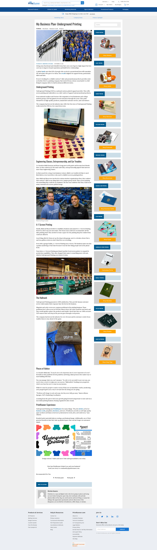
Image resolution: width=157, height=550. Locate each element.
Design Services (32, 520)
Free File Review (32, 525)
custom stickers (57, 5)
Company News (78, 17)
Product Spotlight (98, 17)
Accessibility (76, 534)
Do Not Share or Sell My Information (82, 529)
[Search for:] (106, 25)
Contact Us (53, 516)
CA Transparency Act (78, 523)
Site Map (75, 539)
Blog (51, 529)
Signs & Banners (88, 9)
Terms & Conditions (78, 520)
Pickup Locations (54, 518)
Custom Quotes (32, 523)
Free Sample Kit (32, 527)
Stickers (61, 28)
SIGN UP (122, 529)
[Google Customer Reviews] (78, 544)
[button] (82, 2)
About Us (75, 516)
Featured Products (33, 9)
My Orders (109, 4)
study (43, 71)
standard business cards (68, 5)
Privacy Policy (76, 527)
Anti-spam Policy (77, 532)
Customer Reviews (78, 518)
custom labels (51, 5)
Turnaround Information (57, 520)
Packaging (125, 9)
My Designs (118, 4)
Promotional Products (107, 9)
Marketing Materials (70, 9)
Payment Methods (78, 536)
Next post (70, 478)
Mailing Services (32, 518)
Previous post (59, 478)
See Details (92, 14)
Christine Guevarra (47, 63)
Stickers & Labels (52, 9)
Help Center (53, 527)
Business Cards (54, 28)
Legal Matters (76, 525)
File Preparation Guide (56, 523)
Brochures (45, 28)
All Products (31, 516)
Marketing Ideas (59, 17)
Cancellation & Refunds (56, 525)
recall (63, 73)
